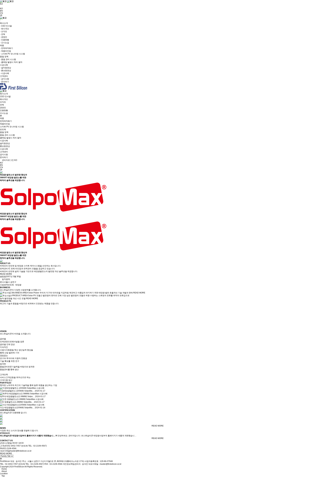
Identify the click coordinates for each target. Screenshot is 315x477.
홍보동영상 (5, 146)
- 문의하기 (4, 82)
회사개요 (4, 99)
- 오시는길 (4, 43)
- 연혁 (2, 34)
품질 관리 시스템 (7, 135)
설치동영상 (5, 143)
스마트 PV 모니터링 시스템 (12, 127)
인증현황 (4, 110)
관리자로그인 (7, 160)
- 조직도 (3, 31)
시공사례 (4, 140)
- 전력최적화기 (6, 48)
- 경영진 (3, 37)
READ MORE (6, 274)
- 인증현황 (4, 40)
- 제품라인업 (5, 51)
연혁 (2, 105)
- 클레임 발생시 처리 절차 (11, 62)
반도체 (3, 129)
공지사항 (4, 154)
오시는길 (4, 113)
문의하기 (4, 157)
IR (1, 116)
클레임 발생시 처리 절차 (10, 138)
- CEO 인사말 (6, 26)
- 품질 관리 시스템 (8, 59)
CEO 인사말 (5, 96)
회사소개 (4, 94)
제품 (2, 118)
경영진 (3, 107)
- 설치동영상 (5, 68)
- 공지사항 (4, 79)
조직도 (3, 102)
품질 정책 (4, 132)
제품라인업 (5, 124)
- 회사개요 (4, 29)
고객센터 (4, 152)
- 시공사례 (4, 73)
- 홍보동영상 (5, 70)
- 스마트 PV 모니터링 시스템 (12, 54)
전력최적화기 (6, 121)
